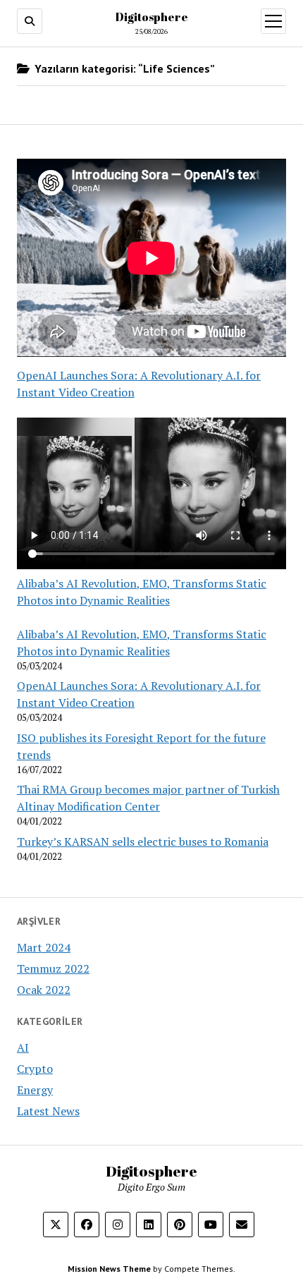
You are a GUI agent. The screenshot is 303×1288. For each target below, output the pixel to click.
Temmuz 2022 (53, 968)
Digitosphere (152, 17)
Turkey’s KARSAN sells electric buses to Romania (142, 841)
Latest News (48, 1111)
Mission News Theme (109, 1268)
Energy (35, 1090)
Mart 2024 (43, 947)
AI (23, 1047)
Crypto (35, 1068)
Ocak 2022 (43, 989)
